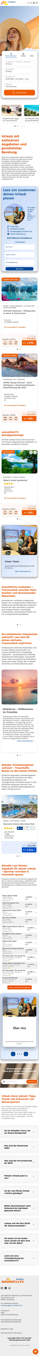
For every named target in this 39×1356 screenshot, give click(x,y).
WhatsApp (14, 226)
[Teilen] (31, 280)
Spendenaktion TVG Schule (11, 1333)
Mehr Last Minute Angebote (19, 987)
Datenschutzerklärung (9, 1315)
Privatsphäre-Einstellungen (11, 1320)
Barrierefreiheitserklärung (10, 1322)
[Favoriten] (35, 280)
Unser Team (19, 1044)
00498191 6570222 (17, 229)
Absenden (19, 269)
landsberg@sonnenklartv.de (21, 231)
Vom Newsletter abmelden (19, 1085)
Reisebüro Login (7, 1329)
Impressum (5, 1311)
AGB (2, 1313)
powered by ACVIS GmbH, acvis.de (19, 1345)
